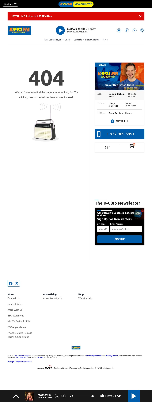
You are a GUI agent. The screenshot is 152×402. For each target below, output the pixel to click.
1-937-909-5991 (121, 134)
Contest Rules (15, 304)
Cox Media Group (21, 356)
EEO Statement (16, 315)
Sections (8, 4)
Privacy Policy (112, 356)
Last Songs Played (53, 40)
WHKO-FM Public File (19, 321)
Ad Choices (21, 357)
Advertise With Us (52, 298)
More (105, 40)
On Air (67, 40)
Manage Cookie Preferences (20, 362)
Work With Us (15, 309)
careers (40, 357)
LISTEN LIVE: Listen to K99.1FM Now (31, 16)
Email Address (116, 224)
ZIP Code (101, 224)
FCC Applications (17, 327)
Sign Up (120, 239)
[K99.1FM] (76, 4)
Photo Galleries (92, 40)
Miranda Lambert (77, 32)
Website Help (85, 298)
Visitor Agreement (94, 356)
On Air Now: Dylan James (119, 85)
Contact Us (14, 298)
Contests (78, 40)
